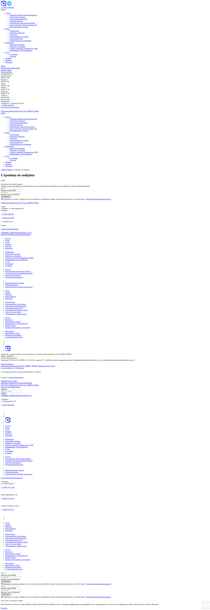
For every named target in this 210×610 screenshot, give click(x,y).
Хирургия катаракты (17, 17)
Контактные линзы (12, 333)
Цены (7, 29)
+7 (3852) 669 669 (7, 7)
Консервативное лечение (19, 27)
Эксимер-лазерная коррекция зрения (23, 15)
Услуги (7, 13)
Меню (3, 9)
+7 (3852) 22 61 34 (7, 498)
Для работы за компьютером (15, 306)
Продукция (9, 331)
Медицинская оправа (13, 335)
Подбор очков (10, 326)
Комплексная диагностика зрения (22, 23)
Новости (8, 60)
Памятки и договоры (17, 47)
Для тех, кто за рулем (13, 312)
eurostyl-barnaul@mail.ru (9, 229)
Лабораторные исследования (20, 41)
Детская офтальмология (18, 19)
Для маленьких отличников (15, 304)
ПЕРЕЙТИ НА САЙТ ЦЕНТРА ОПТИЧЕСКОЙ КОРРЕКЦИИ (16, 382)
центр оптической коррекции (12, 478)
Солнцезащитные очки (13, 337)
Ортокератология (16, 21)
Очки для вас (10, 302)
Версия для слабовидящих (10, 68)
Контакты (9, 62)
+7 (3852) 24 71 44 (7, 487)
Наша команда (10, 296)
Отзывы (8, 58)
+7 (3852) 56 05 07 (7, 510)
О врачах (13, 56)
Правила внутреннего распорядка (18, 327)
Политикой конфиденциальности (98, 199)
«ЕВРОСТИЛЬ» (7, 170)
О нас (7, 52)
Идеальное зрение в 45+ (14, 308)
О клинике (14, 54)
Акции (7, 293)
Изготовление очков (12, 322)
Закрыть (4, 389)
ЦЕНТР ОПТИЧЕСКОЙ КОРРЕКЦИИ (16, 235)
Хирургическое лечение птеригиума (23, 25)
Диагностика (14, 31)
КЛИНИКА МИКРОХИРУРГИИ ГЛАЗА (16, 233)
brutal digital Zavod (16, 377)
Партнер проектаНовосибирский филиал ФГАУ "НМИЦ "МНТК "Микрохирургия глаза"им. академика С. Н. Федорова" (28, 366)
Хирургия (13, 35)
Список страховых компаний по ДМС (24, 48)
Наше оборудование (17, 45)
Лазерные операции (17, 33)
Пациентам (9, 43)
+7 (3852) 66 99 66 (7, 218)
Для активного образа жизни (16, 314)
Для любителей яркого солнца (16, 310)
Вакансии (9, 320)
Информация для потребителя (21, 50)
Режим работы (6, 70)
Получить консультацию (10, 107)
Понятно (4, 608)
